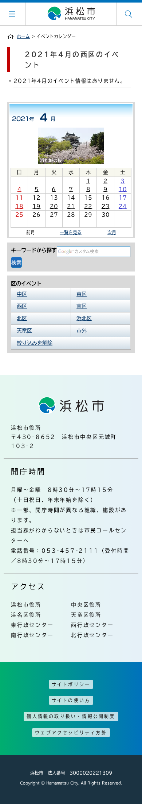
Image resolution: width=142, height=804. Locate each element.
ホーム (23, 36)
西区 (22, 305)
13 (54, 197)
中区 (22, 294)
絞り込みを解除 (34, 342)
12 (36, 197)
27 (54, 214)
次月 (111, 232)
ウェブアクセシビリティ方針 (71, 732)
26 (36, 214)
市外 (81, 330)
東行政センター (32, 624)
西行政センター (92, 624)
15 (88, 197)
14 (71, 197)
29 (88, 214)
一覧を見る (71, 232)
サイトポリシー (71, 684)
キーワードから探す (34, 250)
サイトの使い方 (71, 700)
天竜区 (24, 330)
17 (123, 197)
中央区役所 (86, 604)
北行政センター (92, 635)
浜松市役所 (26, 604)
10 (123, 189)
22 (88, 206)
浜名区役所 (26, 614)
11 (19, 197)
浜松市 (71, 14)
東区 (81, 294)
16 (106, 197)
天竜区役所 (86, 614)
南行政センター (32, 635)
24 (123, 206)
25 (19, 214)
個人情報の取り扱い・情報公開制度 (71, 716)
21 (71, 206)
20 (54, 206)
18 (19, 206)
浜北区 (84, 318)
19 (36, 206)
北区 (22, 318)
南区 (81, 305)
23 (106, 206)
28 (71, 214)
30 (106, 214)
